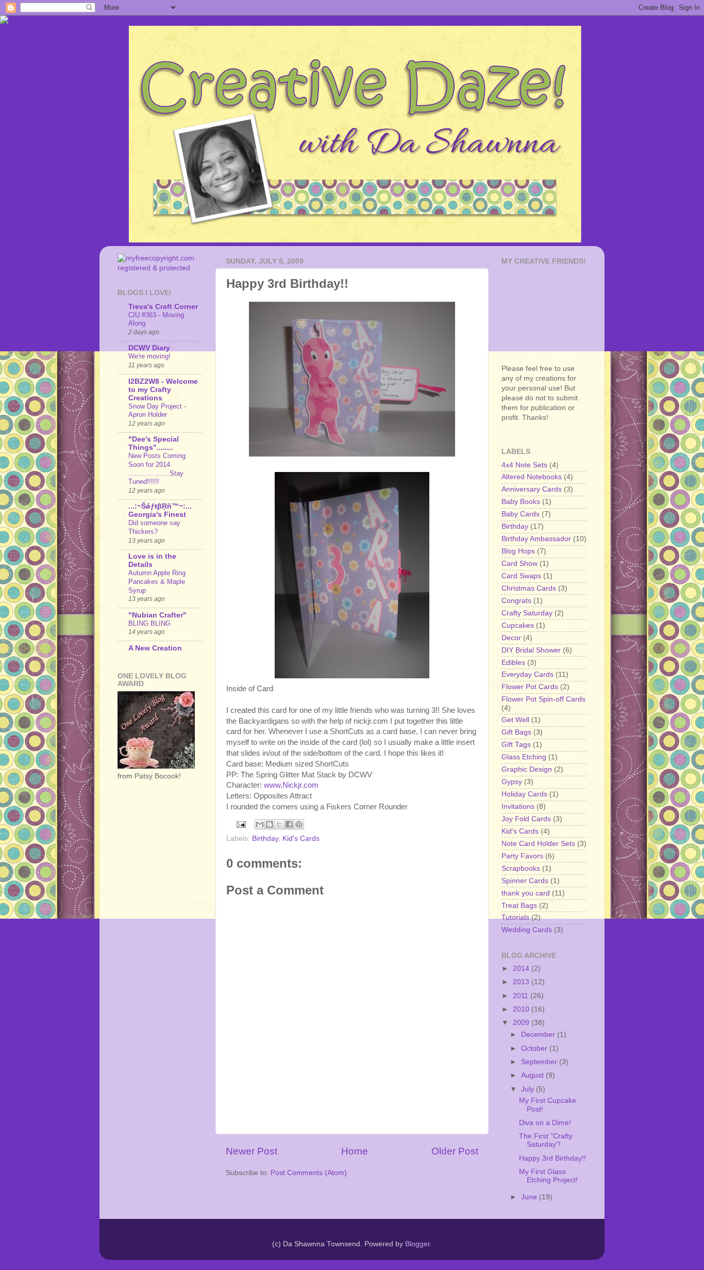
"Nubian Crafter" (157, 615)
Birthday (265, 838)
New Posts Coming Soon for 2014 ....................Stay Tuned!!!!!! (157, 468)
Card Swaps (521, 576)
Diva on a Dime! (545, 1123)
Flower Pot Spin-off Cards (543, 699)
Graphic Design (526, 769)
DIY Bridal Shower (531, 650)
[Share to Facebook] (289, 824)
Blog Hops (518, 551)
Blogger (417, 1244)
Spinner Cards (524, 881)
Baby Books (520, 502)
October (535, 1048)
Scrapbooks (520, 868)
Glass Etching (523, 757)
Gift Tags (516, 744)
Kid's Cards (301, 838)
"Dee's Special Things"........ (153, 443)
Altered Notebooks (531, 477)
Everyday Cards (527, 674)
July (528, 1089)
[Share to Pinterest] (299, 824)
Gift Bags (516, 732)
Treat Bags (519, 905)
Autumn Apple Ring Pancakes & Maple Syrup (157, 581)
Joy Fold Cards (526, 819)
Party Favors (522, 856)
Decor (511, 638)
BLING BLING (149, 623)
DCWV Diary (149, 348)
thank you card (525, 893)
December (539, 1034)
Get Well (515, 720)
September (540, 1062)
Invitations (517, 806)
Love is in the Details (152, 560)
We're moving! (149, 356)
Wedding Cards (526, 930)
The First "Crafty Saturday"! (546, 1140)
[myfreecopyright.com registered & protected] (160, 268)
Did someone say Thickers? (154, 527)
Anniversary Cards (531, 489)
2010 (522, 1009)
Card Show (519, 563)
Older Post (454, 1151)
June (530, 1197)
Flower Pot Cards (529, 687)
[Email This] (260, 824)
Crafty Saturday (526, 613)
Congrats (516, 601)
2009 (522, 1023)
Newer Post (251, 1151)
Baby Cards (520, 514)
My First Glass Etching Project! (548, 1176)
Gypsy (511, 782)
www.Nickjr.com (291, 785)
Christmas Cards (528, 588)
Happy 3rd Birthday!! (552, 1158)
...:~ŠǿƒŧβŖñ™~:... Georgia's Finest (160, 510)
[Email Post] (240, 824)
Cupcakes (517, 625)
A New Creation (155, 648)
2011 (521, 996)
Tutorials (515, 917)
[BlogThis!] (269, 824)
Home (354, 1151)
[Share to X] (279, 824)
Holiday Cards (524, 794)
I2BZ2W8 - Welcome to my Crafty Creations (163, 390)
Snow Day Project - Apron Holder (157, 410)
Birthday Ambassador (536, 539)
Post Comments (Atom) (309, 1173)
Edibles (513, 662)
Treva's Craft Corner (163, 307)
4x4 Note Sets (524, 465)
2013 (522, 982)
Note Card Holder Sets (538, 844)
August (533, 1075)
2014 (522, 968)
